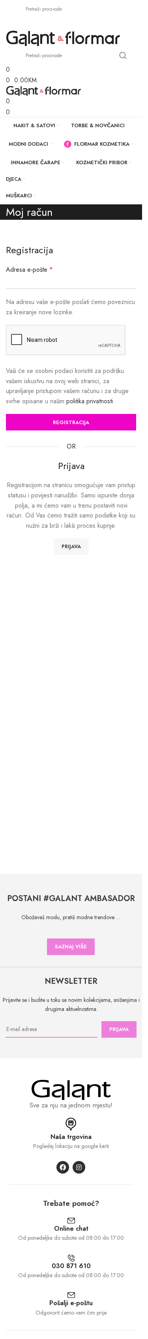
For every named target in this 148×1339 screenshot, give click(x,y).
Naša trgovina (71, 1136)
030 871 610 (71, 1265)
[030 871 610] (71, 1258)
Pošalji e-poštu (71, 1302)
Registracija (71, 422)
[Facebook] (62, 1167)
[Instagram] (79, 1167)
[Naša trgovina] (70, 1124)
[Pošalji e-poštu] (71, 1295)
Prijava (71, 546)
